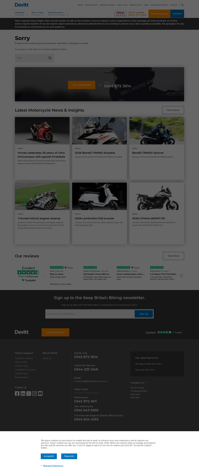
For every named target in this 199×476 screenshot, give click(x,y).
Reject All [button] (69, 456)
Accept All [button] (49, 456)
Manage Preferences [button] (53, 465)
